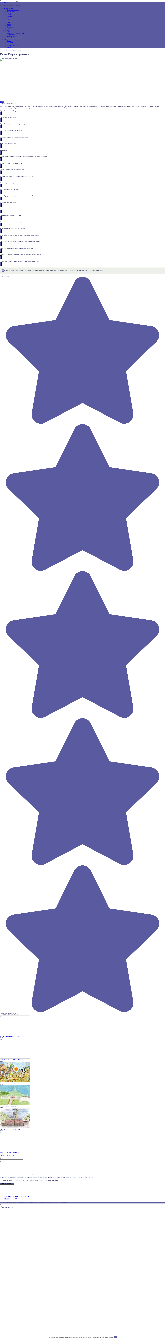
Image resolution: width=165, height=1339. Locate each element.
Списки (9, 24)
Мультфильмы (11, 36)
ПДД (8, 28)
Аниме (9, 47)
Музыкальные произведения (15, 33)
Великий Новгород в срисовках (9, 1152)
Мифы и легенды (12, 34)
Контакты (6, 1199)
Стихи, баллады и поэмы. (14, 38)
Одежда (9, 19)
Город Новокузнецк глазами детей (10, 1129)
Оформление (7, 20)
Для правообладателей (10, 1198)
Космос (9, 17)
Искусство (6, 30)
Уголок (9, 25)
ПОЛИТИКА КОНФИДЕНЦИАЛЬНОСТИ (16, 1196)
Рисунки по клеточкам (13, 44)
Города (9, 13)
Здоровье (9, 16)
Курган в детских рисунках (8, 1106)
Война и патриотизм (13, 10)
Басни (8, 31)
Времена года (11, 11)
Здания (9, 14)
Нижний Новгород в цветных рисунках (11, 1059)
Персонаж (10, 27)
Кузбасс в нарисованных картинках (10, 1036)
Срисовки (10, 42)
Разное (5, 39)
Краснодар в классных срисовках (10, 1083)
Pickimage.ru (3, 2)
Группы (9, 22)
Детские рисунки (8, 8)
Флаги (9, 41)
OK (115, 1337)
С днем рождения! (12, 45)
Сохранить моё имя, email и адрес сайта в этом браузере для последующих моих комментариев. (30, 1180)
